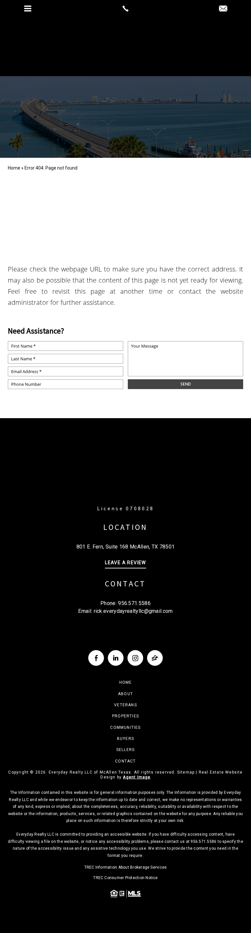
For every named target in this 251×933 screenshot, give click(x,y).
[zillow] (155, 658)
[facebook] (96, 658)
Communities (125, 727)
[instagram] (135, 658)
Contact (125, 761)
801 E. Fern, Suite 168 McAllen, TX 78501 (125, 547)
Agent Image (136, 777)
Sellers (125, 749)
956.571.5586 (134, 603)
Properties (125, 716)
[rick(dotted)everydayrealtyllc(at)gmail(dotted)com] (223, 9)
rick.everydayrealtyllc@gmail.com (133, 611)
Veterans (125, 705)
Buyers (125, 738)
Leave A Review (125, 562)
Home (125, 682)
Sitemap (185, 772)
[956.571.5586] (125, 8)
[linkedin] (116, 658)
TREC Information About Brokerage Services (125, 867)
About (125, 694)
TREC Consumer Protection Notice (125, 878)
